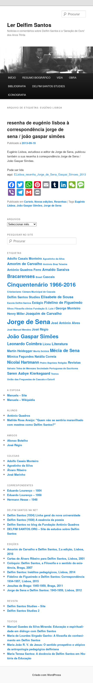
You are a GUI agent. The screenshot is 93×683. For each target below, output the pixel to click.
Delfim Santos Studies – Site (26, 606)
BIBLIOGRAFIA (17, 86)
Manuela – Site (17, 395)
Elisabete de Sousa (57, 296)
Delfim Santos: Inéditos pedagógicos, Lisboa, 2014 (41, 572)
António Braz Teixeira (55, 264)
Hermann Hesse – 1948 (22, 499)
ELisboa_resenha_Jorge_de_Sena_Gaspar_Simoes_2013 (50, 174)
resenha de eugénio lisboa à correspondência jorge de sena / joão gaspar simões (38, 129)
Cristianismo (14, 291)
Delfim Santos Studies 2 (23, 610)
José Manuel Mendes (19, 329)
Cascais (49, 277)
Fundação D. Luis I (44, 308)
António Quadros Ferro (24, 269)
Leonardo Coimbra (24, 343)
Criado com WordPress (46, 675)
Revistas (74, 362)
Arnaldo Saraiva (55, 269)
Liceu (47, 344)
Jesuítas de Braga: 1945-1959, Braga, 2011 (35, 586)
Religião (62, 362)
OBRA (72, 77)
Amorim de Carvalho (24, 263)
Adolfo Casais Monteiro (24, 258)
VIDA (60, 77)
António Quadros (18, 415)
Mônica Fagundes (20, 356)
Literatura (60, 343)
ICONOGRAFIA (17, 94)
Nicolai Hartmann (23, 362)
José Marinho (16, 474)
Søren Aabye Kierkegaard (28, 373)
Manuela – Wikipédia (21, 400)
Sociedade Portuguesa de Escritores (57, 368)
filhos (10, 308)
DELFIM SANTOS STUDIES (48, 86)
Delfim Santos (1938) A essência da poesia (35, 520)
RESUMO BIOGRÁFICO (36, 77)
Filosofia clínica (23, 308)
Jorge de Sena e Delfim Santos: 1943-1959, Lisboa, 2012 (44, 590)
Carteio (28, 201)
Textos (55, 373)
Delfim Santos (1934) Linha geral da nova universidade (43, 515)
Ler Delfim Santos (29, 24)
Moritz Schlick (41, 351)
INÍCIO (12, 77)
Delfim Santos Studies (23, 297)
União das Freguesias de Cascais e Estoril (31, 379)
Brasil (39, 277)
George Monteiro (68, 308)
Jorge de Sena (52, 205)
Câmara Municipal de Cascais (38, 291)
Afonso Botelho (17, 440)
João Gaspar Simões (29, 205)
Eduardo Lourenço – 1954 (24, 490)
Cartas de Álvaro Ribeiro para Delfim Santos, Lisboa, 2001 (46, 558)
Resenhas (60, 201)
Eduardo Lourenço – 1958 (24, 495)
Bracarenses (21, 276)
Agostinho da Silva (53, 258)
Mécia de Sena (65, 350)
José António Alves (65, 323)
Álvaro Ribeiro (16, 470)
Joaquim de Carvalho (44, 313)
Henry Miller (16, 313)
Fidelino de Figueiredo (63, 302)
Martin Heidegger (19, 351)
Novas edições (43, 201)
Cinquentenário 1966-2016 (41, 284)
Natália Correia (45, 356)
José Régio (40, 329)
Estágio (37, 302)
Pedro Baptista (48, 362)
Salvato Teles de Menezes (21, 368)
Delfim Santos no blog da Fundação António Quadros (43, 524)
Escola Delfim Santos (19, 302)
